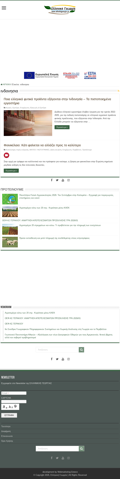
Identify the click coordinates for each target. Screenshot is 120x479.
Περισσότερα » (62, 127)
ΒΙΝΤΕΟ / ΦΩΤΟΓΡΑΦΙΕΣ (40, 150)
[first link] (4, 8)
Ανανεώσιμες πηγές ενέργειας (17, 150)
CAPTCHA (6, 398)
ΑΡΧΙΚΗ (6, 84)
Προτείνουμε (87, 150)
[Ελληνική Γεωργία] (60, 9)
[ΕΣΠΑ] (60, 75)
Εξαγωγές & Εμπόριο (38, 108)
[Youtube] (62, 180)
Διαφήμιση (6, 431)
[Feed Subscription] (118, 91)
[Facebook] (51, 180)
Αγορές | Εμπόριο (12, 108)
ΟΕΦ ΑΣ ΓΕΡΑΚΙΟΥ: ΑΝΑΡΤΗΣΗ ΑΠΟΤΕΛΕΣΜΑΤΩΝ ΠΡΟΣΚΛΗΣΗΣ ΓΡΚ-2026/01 (40, 220)
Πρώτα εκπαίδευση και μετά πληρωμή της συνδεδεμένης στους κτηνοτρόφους (54, 238)
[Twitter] (57, 180)
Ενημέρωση (24, 108)
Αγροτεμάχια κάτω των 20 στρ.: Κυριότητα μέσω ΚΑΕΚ (44, 208)
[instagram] (68, 180)
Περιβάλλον (76, 150)
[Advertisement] (60, 45)
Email (5, 393)
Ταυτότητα (5, 426)
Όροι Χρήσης (7, 441)
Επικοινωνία (7, 436)
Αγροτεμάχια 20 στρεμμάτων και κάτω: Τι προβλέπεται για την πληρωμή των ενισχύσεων (60, 225)
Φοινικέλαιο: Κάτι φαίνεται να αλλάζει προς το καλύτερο (42, 145)
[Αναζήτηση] (81, 349)
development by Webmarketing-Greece (60, 472)
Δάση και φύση (56, 150)
